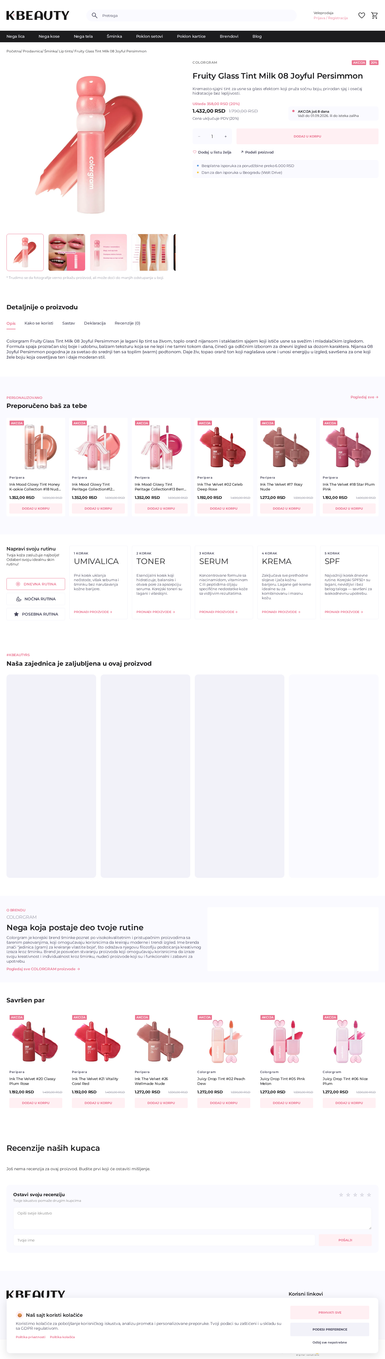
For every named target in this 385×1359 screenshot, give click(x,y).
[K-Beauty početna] (37, 15)
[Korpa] (374, 15)
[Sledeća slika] (166, 145)
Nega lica (15, 36)
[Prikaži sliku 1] (25, 252)
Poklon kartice (191, 36)
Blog (257, 36)
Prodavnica (32, 51)
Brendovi (229, 36)
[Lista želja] (361, 15)
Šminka (114, 36)
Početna (13, 51)
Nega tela (83, 36)
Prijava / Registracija (331, 18)
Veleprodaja (323, 13)
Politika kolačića (62, 1337)
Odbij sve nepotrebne (330, 1342)
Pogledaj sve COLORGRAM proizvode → (43, 969)
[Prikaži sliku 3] (108, 252)
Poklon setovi (149, 36)
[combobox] (197, 15)
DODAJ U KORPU (307, 136)
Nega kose (49, 36)
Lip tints (65, 51)
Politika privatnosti (30, 1337)
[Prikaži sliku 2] (66, 252)
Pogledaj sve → (365, 397)
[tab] (11, 326)
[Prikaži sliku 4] (150, 252)
